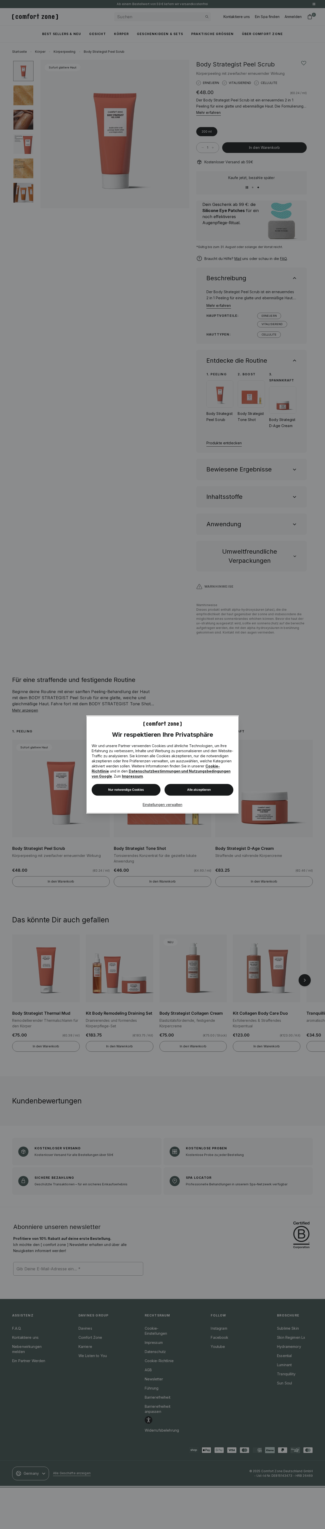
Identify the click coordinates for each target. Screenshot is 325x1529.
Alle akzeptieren (199, 790)
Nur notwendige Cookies (126, 790)
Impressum (132, 776)
